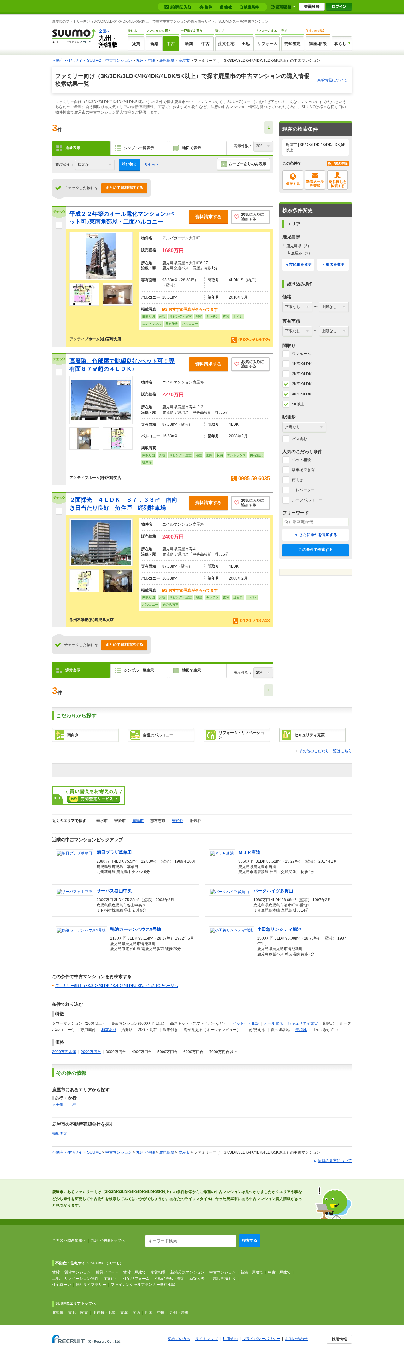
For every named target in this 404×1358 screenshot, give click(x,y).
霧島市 (138, 821)
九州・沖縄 (145, 60)
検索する (249, 1240)
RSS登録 (338, 163)
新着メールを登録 (315, 180)
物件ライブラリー (91, 1284)
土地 (245, 43)
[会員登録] (312, 7)
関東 (84, 1312)
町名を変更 (335, 264)
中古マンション (118, 60)
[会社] (227, 7)
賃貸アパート (107, 1272)
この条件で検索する (316, 549)
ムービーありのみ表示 (247, 164)
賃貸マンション (77, 1272)
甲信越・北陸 (104, 1312)
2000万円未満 (64, 1052)
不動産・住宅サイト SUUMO (76, 60)
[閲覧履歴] (283, 6)
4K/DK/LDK (302, 394)
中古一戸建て (279, 1272)
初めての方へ (179, 1339)
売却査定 (292, 43)
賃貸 (136, 43)
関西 (136, 1312)
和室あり (108, 1030)
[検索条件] (250, 7)
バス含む (299, 439)
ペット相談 (301, 460)
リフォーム (267, 43)
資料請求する (208, 216)
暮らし (340, 43)
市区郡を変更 (300, 264)
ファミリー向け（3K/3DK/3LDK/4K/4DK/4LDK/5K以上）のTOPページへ (116, 985)
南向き (297, 480)
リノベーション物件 (81, 1278)
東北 (72, 1312)
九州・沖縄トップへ (108, 1240)
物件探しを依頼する (337, 180)
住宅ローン (61, 1284)
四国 (148, 1312)
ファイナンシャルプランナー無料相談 (143, 1284)
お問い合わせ (296, 1339)
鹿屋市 (184, 60)
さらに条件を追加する (317, 535)
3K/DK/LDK (302, 384)
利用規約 (230, 1339)
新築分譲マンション (187, 1272)
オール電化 (273, 1023)
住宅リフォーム (136, 1278)
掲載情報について (332, 80)
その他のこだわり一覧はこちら (325, 751)
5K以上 (298, 404)
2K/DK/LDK (302, 374)
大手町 (57, 1104)
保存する (292, 180)
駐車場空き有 (303, 470)
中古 (171, 43)
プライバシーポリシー (261, 1339)
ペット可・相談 (246, 1023)
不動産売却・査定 (169, 1278)
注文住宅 (226, 43)
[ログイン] (339, 7)
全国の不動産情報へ (69, 1240)
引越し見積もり (222, 1278)
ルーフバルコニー (307, 500)
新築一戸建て (252, 1272)
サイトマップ (206, 1339)
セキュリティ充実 (303, 1023)
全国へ (104, 31)
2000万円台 (91, 1052)
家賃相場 (158, 1272)
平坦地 (301, 1030)
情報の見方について (335, 1160)
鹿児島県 (166, 60)
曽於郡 (177, 821)
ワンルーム (301, 354)
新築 (154, 43)
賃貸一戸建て (134, 1272)
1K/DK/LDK (302, 364)
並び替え (129, 164)
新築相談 (197, 1278)
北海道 (57, 1312)
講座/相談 (318, 43)
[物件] (206, 7)
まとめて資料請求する (124, 187)
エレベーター (303, 490)
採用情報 (339, 1339)
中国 (161, 1312)
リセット (151, 164)
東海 (124, 1312)
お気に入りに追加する (250, 217)
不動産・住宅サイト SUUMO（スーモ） (89, 1263)
